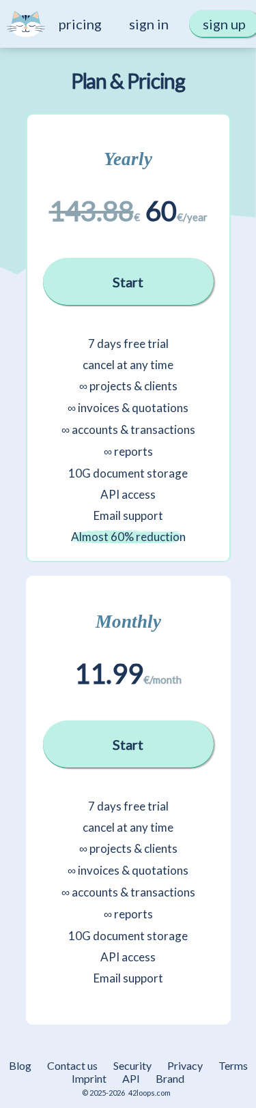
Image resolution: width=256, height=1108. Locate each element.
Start (128, 282)
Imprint (89, 1078)
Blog (20, 1065)
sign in (149, 24)
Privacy (185, 1065)
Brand (170, 1078)
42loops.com (149, 1092)
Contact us (72, 1065)
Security (132, 1065)
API (131, 1078)
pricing (80, 24)
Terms (233, 1065)
